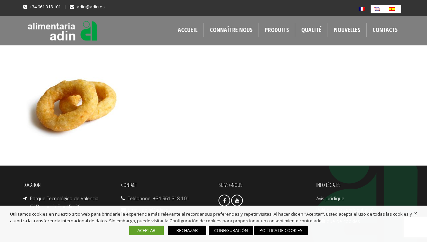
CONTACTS (385, 30)
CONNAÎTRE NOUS (231, 30)
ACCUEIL (187, 30)
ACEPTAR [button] (146, 230)
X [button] (415, 214)
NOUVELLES (347, 30)
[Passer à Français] (363, 9)
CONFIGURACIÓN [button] (231, 230)
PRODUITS (277, 30)
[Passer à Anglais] (378, 9)
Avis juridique (330, 198)
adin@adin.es (91, 7)
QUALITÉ (311, 30)
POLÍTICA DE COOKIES (281, 230)
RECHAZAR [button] (187, 230)
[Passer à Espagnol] (393, 9)
